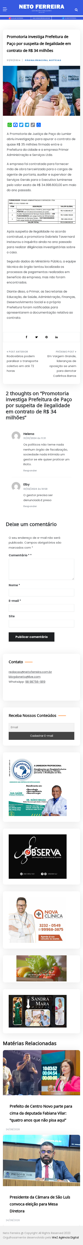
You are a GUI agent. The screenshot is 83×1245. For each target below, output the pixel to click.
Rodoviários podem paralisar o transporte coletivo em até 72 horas (22, 363)
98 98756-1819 (35, 682)
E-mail (15, 601)
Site (12, 616)
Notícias (55, 60)
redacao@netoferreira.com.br (30, 672)
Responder (30, 470)
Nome (14, 585)
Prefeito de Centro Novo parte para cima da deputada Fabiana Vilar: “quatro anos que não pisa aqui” (41, 1113)
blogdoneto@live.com (25, 677)
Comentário (19, 555)
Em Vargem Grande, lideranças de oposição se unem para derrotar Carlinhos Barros (61, 366)
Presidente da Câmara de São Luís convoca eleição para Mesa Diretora (40, 1204)
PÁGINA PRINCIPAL (36, 60)
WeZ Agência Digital (65, 1237)
